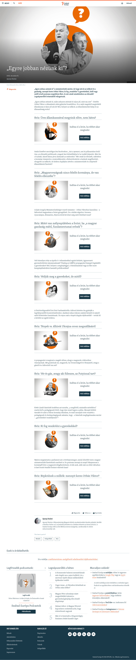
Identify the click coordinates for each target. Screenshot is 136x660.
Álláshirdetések (12, 645)
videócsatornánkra (99, 605)
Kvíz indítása (84, 138)
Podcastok (40, 641)
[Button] (11, 90)
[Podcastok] (122, 3)
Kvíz (20, 3)
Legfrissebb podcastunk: (20, 568)
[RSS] (84, 634)
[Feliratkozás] (93, 634)
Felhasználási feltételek (14, 641)
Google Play (109, 575)
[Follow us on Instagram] (79, 634)
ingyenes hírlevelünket (101, 596)
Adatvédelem (11, 637)
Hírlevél (129, 3)
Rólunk (9, 633)
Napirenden (41, 633)
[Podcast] (89, 634)
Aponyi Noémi (11, 79)
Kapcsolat (10, 648)
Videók (39, 645)
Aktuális (40, 637)
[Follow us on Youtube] (70, 634)
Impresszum (11, 652)
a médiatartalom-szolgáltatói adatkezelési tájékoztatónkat (73, 559)
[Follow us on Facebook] (74, 634)
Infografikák (41, 648)
